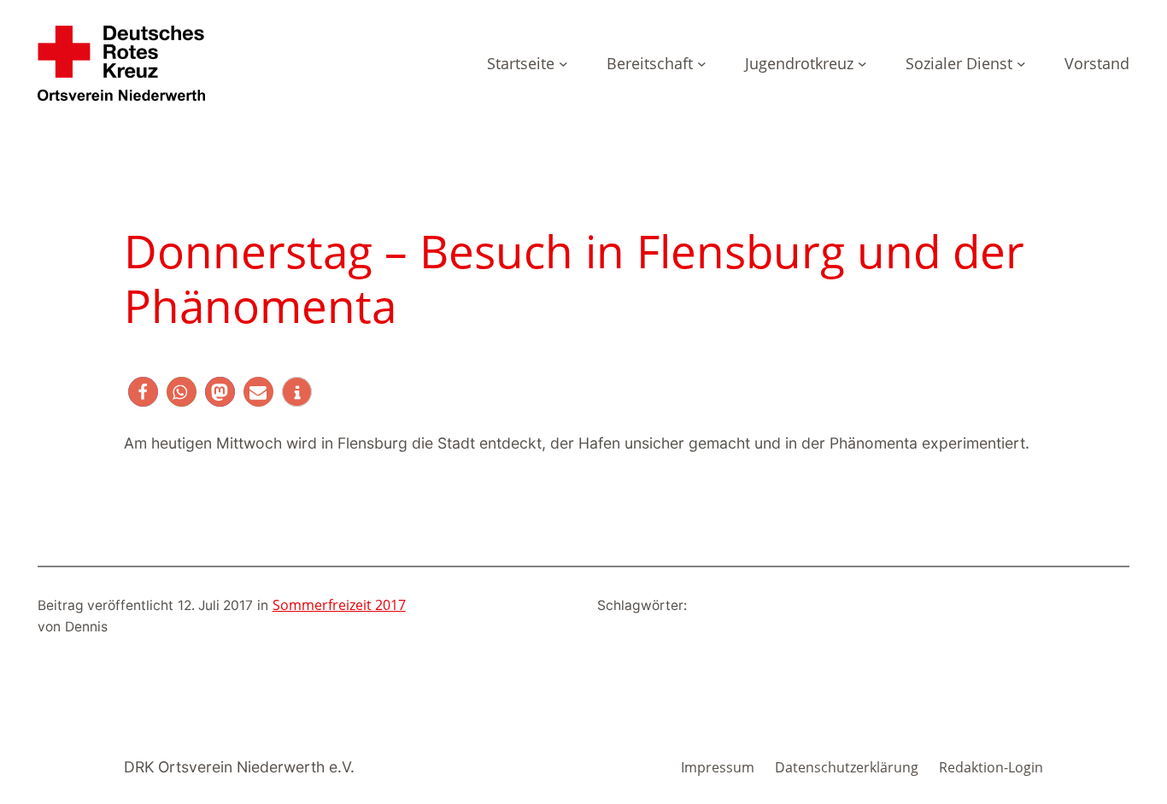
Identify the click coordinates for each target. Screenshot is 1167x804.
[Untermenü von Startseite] (563, 63)
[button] (143, 392)
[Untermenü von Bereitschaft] (702, 63)
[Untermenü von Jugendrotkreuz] (862, 63)
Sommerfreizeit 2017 (339, 605)
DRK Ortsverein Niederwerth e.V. (239, 767)
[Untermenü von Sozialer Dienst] (1021, 63)
